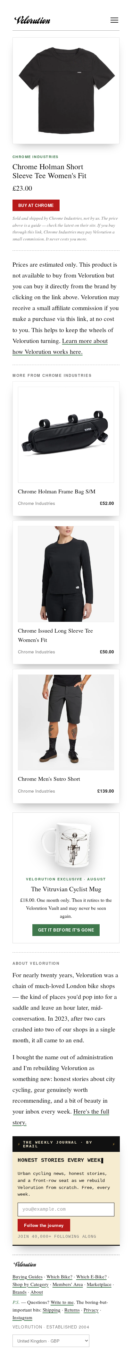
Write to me (62, 1302)
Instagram (22, 1317)
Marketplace (99, 1284)
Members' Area (68, 1284)
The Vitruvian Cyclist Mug (66, 889)
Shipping (52, 1309)
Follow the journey (43, 1225)
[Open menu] (114, 20)
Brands (19, 1292)
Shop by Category (30, 1284)
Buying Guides (27, 1276)
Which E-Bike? (91, 1276)
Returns (72, 1309)
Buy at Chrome (36, 205)
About (36, 1292)
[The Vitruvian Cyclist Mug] (66, 845)
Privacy (91, 1309)
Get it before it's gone (66, 930)
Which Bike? (59, 1276)
